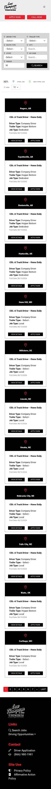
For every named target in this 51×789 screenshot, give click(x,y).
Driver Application (24, 750)
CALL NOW (36, 17)
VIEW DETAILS (16, 141)
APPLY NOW (15, 17)
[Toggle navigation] (44, 7)
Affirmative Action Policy (21, 776)
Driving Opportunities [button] (21, 734)
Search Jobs (19, 730)
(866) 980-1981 (23, 754)
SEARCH (38, 65)
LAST (43, 689)
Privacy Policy (22, 770)
